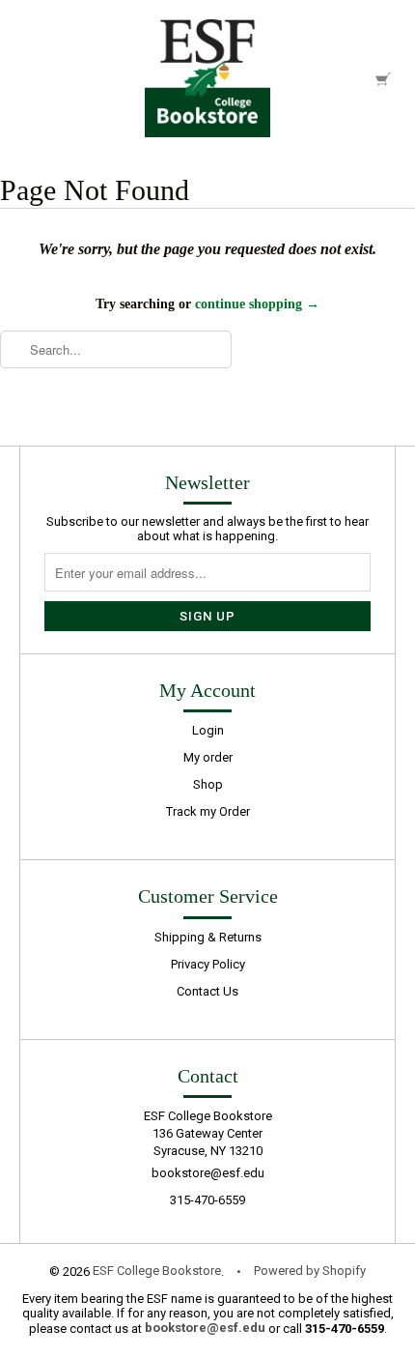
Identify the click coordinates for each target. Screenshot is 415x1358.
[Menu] (32, 78)
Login (208, 730)
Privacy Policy (208, 964)
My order (208, 757)
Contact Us (207, 991)
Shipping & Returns (208, 937)
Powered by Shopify (310, 1270)
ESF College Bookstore (157, 1270)
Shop (208, 784)
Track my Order (208, 811)
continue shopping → (257, 304)
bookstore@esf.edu (208, 1173)
